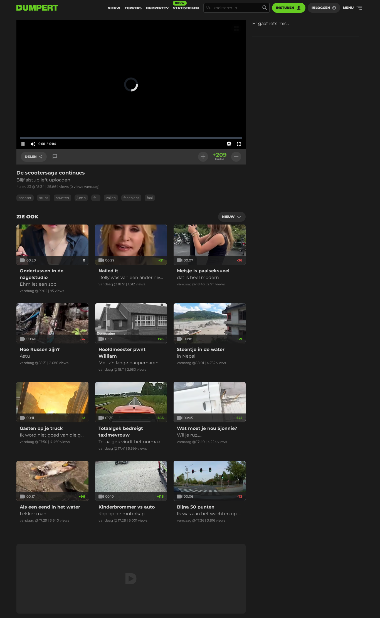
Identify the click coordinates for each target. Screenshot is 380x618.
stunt (43, 198)
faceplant (131, 198)
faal (150, 198)
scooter (25, 198)
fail (95, 198)
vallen (111, 198)
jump (81, 198)
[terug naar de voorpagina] (37, 8)
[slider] (131, 137)
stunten (62, 198)
